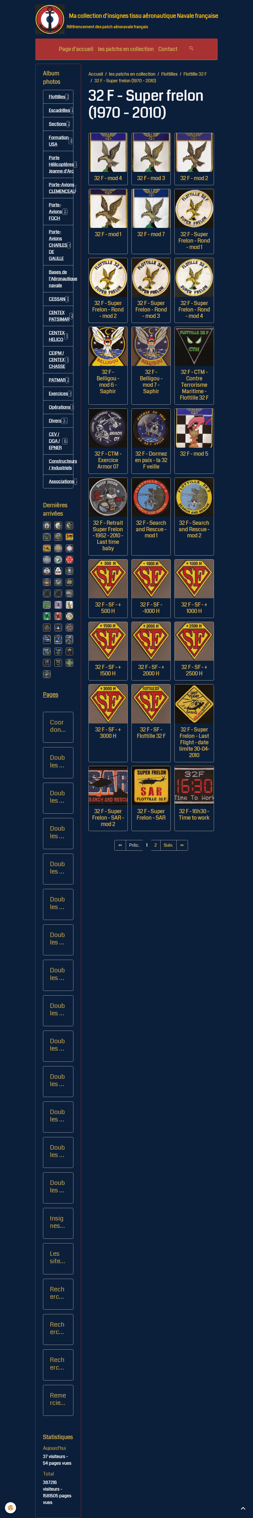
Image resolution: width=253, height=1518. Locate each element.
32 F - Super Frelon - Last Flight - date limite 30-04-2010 (194, 742)
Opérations (61, 407)
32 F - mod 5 (194, 454)
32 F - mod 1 (108, 234)
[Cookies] (10, 1507)
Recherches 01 (58, 1293)
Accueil (95, 74)
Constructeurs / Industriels (61, 464)
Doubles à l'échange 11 (57, 1186)
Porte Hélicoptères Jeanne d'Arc (61, 164)
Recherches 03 (58, 1363)
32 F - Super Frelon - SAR (151, 814)
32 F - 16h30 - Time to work (194, 814)
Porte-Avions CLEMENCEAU (61, 188)
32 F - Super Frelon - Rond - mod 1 (194, 241)
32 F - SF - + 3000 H (108, 733)
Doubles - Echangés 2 (57, 797)
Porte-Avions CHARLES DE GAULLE (61, 245)
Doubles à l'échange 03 (57, 974)
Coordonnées (57, 726)
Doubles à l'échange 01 (57, 903)
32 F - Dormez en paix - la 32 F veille (151, 460)
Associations (61, 481)
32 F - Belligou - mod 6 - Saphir (108, 381)
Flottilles (169, 74)
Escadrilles (61, 110)
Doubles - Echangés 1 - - (57, 761)
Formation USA (61, 140)
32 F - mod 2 (194, 178)
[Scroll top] (243, 1508)
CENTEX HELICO (59, 336)
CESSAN (59, 299)
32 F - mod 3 (151, 178)
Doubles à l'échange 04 (57, 1009)
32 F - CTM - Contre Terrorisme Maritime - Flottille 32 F (194, 384)
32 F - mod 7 (151, 234)
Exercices (61, 393)
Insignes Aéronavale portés (57, 1222)
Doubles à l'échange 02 (57, 938)
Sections (61, 124)
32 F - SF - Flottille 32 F (151, 733)
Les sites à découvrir (57, 1257)
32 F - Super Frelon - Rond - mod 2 (108, 310)
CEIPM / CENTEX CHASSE (61, 360)
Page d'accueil (76, 49)
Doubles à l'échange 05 (57, 1045)
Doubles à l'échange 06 (57, 1080)
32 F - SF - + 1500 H (108, 670)
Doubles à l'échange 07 (57, 1115)
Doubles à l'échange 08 (57, 832)
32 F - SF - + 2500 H (194, 670)
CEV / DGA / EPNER (58, 441)
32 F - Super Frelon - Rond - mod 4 (194, 310)
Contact (167, 49)
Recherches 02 (58, 1328)
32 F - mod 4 (108, 178)
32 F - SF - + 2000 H (151, 670)
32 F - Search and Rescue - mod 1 (151, 529)
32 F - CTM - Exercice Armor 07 (108, 460)
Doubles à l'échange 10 (57, 1151)
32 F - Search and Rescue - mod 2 (194, 529)
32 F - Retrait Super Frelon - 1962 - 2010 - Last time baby (108, 535)
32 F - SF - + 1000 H (194, 608)
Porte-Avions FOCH (59, 211)
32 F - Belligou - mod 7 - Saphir (151, 381)
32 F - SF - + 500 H (108, 608)
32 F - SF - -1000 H (151, 608)
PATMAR (60, 380)
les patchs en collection (126, 49)
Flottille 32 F (195, 74)
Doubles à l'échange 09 (57, 867)
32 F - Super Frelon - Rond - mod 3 (151, 310)
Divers (59, 421)
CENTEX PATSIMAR (61, 315)
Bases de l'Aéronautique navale (61, 279)
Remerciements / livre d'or (58, 1399)
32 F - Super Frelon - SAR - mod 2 (108, 818)
